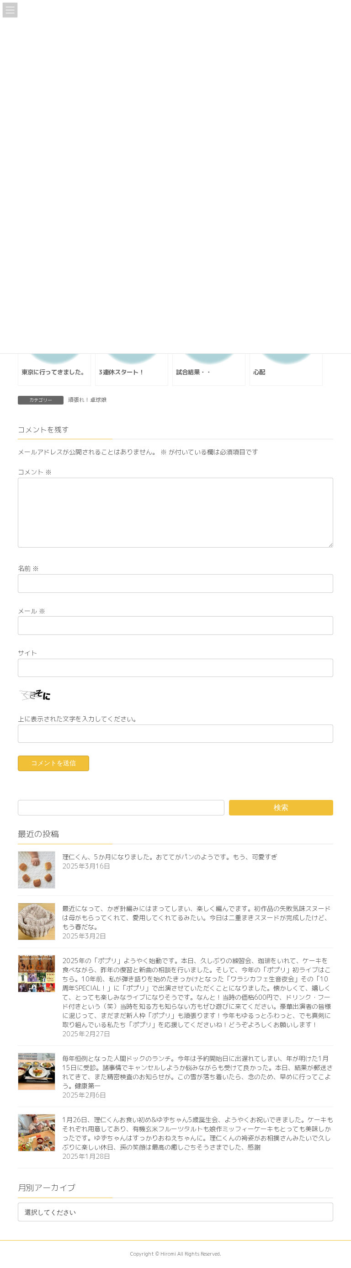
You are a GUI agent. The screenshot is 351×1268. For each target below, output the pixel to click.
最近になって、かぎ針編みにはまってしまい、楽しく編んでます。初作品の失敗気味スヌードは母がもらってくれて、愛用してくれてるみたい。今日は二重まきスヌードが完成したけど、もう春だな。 (196, 917)
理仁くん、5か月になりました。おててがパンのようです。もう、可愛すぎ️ (169, 856)
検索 (281, 807)
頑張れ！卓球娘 (87, 400)
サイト (27, 652)
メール (31, 610)
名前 (28, 568)
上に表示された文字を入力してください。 (78, 718)
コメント (35, 472)
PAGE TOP (334, 1221)
